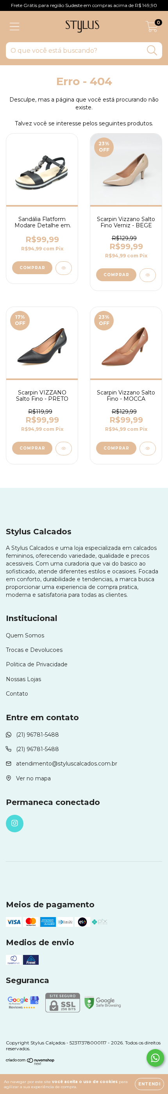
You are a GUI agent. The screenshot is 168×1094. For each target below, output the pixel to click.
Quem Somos (25, 635)
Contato (17, 693)
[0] (151, 28)
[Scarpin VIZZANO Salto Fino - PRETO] (63, 448)
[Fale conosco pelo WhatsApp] (155, 1058)
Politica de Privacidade (37, 664)
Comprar (32, 267)
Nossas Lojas (23, 679)
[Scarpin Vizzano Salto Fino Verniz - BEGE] (147, 275)
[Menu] (14, 26)
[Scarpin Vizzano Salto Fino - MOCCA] (147, 448)
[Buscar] (152, 50)
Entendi (149, 1084)
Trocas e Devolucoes (34, 649)
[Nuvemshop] (30, 1063)
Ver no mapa (33, 778)
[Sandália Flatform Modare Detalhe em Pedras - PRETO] (63, 268)
